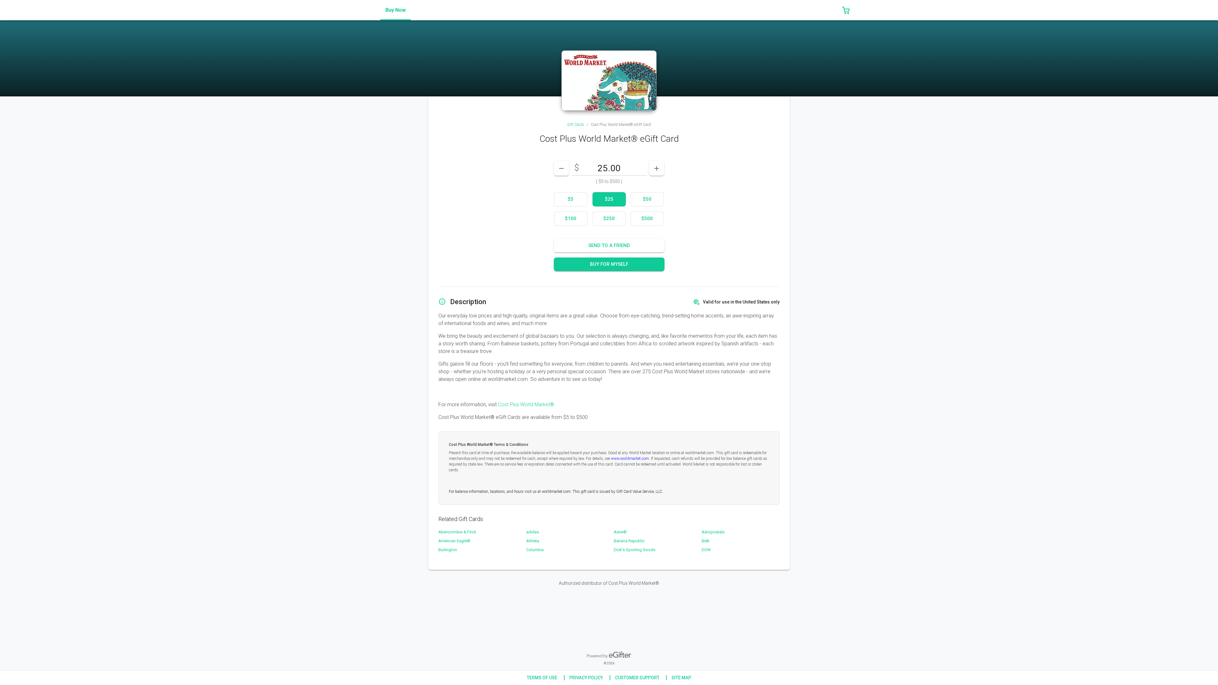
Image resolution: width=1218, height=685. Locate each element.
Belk (706, 540)
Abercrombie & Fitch (457, 532)
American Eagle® (454, 540)
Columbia (535, 549)
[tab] (395, 10)
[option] (570, 199)
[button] (845, 10)
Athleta (532, 540)
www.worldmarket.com (630, 458)
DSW (706, 549)
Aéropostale (713, 532)
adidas (532, 532)
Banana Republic (629, 540)
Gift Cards (575, 124)
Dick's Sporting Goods (634, 549)
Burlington (447, 549)
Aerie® (620, 532)
